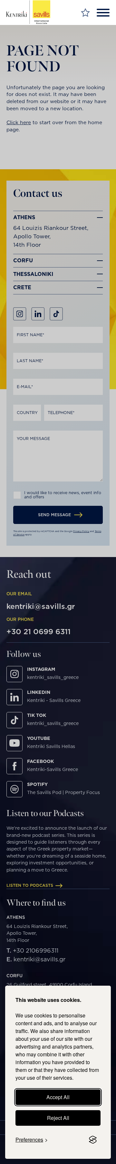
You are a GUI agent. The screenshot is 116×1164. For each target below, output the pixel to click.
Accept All (58, 1097)
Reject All (58, 1118)
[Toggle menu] (103, 13)
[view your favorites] (85, 12)
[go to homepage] (28, 12)
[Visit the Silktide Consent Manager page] (93, 1139)
